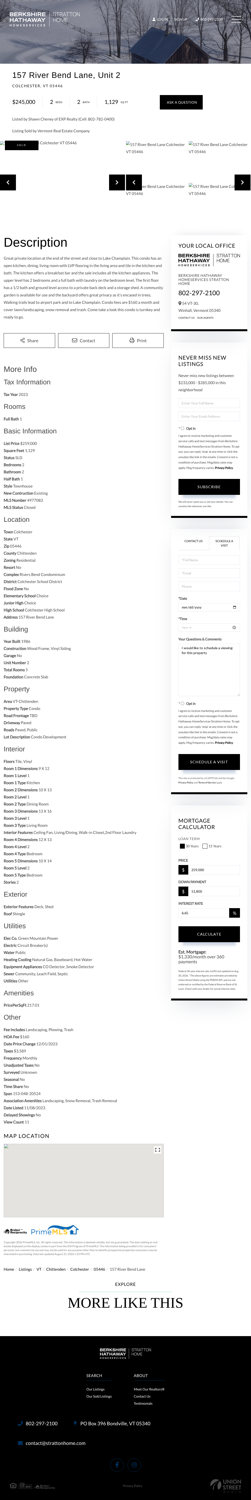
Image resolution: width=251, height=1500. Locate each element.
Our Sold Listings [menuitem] (99, 1396)
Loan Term (189, 839)
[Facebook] (117, 1465)
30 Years (192, 846)
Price (183, 860)
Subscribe (209, 486)
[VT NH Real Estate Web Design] (225, 1486)
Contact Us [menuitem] (142, 1396)
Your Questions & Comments (200, 639)
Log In (162, 19)
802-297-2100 (211, 19)
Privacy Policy (224, 468)
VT (39, 1269)
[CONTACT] (181, 102)
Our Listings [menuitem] (95, 1389)
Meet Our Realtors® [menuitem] (149, 1389)
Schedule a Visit (224, 543)
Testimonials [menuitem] (143, 1403)
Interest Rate (190, 903)
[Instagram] (134, 1465)
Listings (25, 1269)
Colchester (79, 1269)
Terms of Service (207, 782)
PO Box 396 (115, 1424)
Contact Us (186, 318)
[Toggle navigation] (236, 19)
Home (9, 1269)
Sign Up (180, 19)
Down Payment (192, 882)
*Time (182, 619)
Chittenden (55, 1269)
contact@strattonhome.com (56, 1443)
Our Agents (205, 318)
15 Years (214, 846)
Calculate (209, 934)
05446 (99, 1269)
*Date (182, 598)
